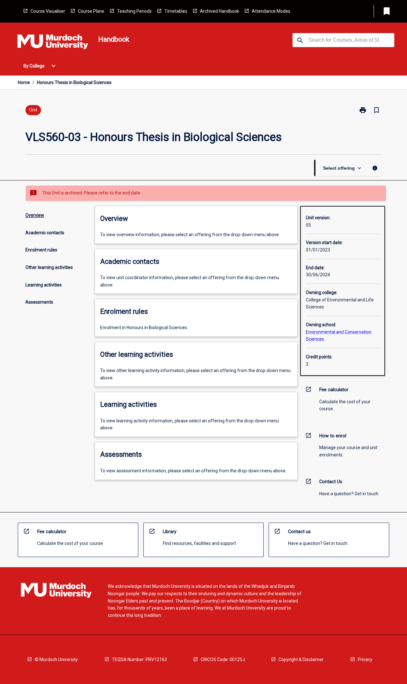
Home (24, 82)
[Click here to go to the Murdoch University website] (52, 43)
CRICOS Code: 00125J (223, 659)
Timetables (175, 11)
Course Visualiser (48, 11)
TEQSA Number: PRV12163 (139, 659)
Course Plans (91, 11)
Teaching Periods (134, 11)
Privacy (365, 659)
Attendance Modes (271, 11)
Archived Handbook (219, 11)
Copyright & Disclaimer (301, 659)
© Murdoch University (56, 659)
